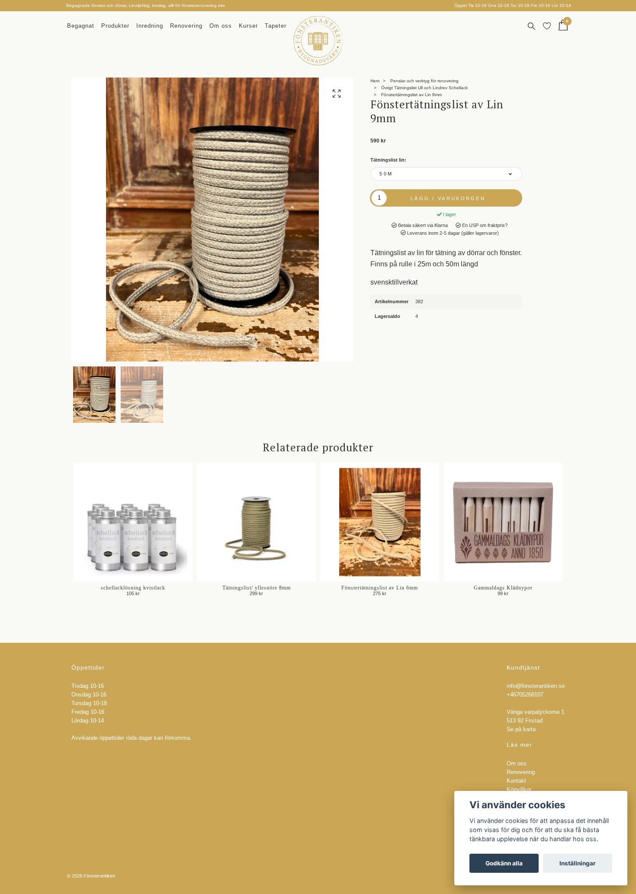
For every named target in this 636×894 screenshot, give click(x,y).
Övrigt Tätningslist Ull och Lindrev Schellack (424, 87)
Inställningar (577, 863)
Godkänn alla (504, 863)
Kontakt (516, 781)
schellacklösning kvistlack (133, 588)
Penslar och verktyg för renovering (424, 80)
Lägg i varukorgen (448, 198)
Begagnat (80, 26)
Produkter (115, 26)
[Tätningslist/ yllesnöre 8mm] (256, 522)
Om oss (220, 26)
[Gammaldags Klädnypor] (502, 522)
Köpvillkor (519, 790)
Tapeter (275, 26)
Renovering (186, 26)
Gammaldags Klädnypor (503, 588)
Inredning (149, 26)
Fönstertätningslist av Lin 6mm (379, 588)
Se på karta (521, 729)
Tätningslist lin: (388, 159)
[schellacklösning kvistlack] (133, 522)
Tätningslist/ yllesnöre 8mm (256, 588)
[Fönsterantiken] (318, 41)
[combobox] (446, 174)
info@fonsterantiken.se (536, 686)
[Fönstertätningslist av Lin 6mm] (379, 522)
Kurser (248, 26)
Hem (374, 80)
